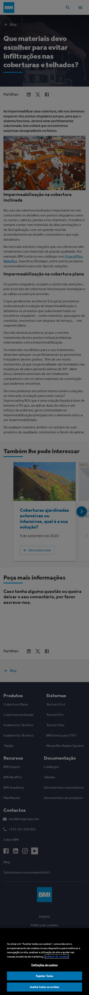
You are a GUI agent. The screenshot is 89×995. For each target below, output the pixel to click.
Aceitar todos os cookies (44, 987)
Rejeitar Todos (44, 976)
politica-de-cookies (56, 956)
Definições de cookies (44, 965)
